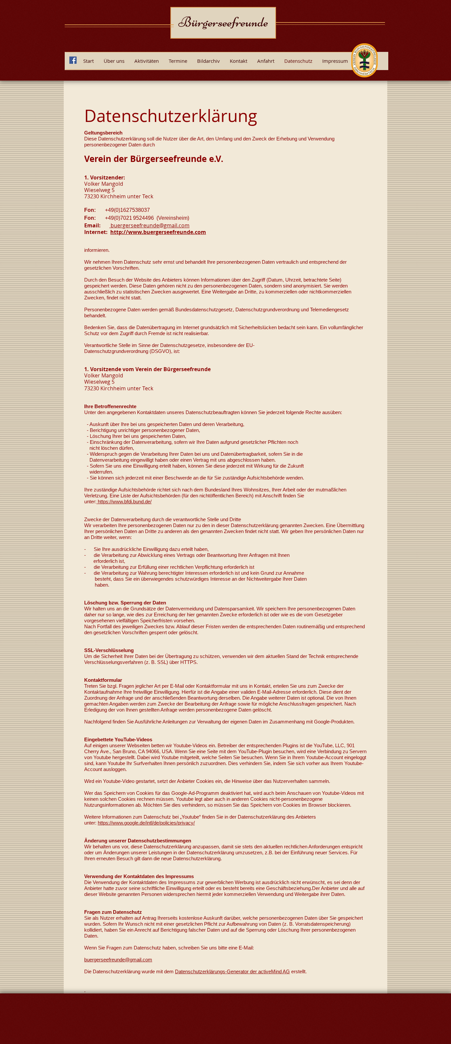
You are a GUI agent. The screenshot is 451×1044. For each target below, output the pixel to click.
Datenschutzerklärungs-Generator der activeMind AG (232, 971)
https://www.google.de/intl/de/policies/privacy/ (146, 823)
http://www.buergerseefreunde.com (158, 232)
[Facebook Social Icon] (73, 60)
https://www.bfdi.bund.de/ (124, 501)
